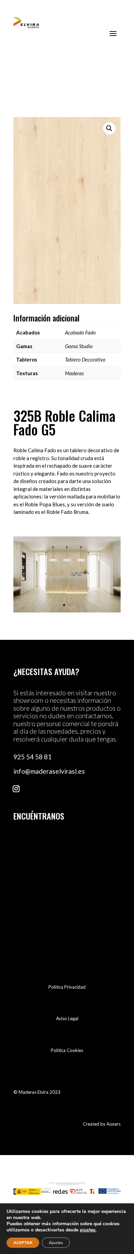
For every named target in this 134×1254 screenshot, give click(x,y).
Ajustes (56, 1242)
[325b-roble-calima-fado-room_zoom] (67, 610)
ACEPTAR (22, 1242)
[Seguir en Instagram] (16, 789)
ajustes (88, 1230)
